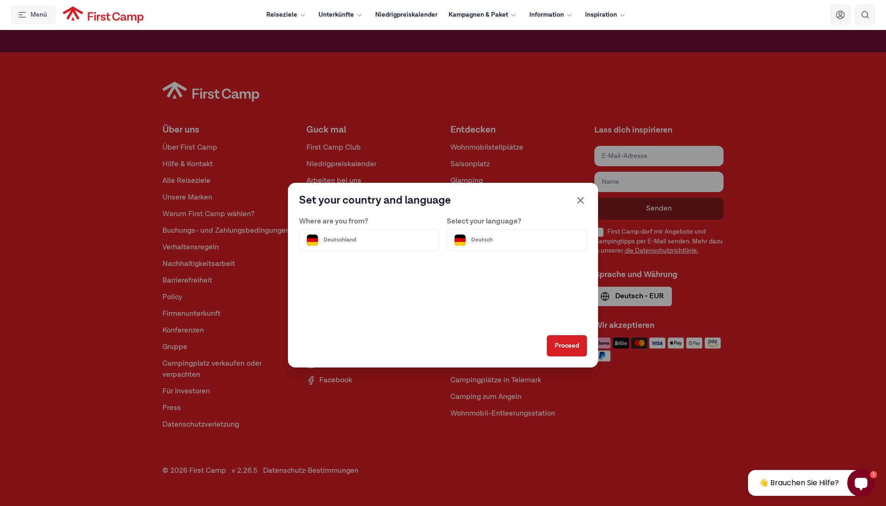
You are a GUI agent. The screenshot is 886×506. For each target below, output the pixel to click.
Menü (38, 15)
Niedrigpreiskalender (406, 15)
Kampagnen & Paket (478, 15)
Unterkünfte (336, 15)
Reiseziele (281, 15)
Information (546, 15)
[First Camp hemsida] (103, 14)
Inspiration (601, 15)
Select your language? (484, 221)
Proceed (567, 346)
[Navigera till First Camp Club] (840, 14)
